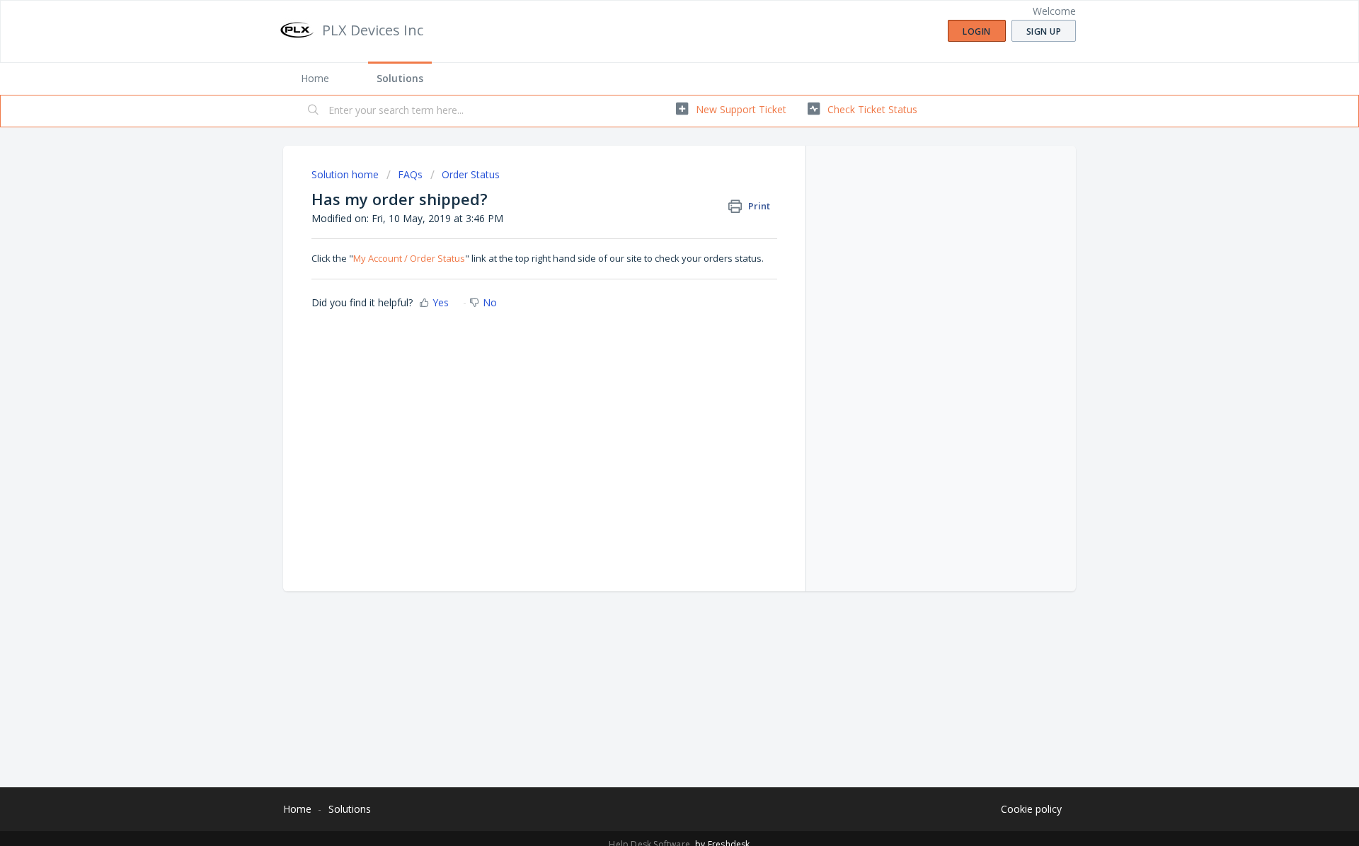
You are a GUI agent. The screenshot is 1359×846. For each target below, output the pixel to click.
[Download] (653, 238)
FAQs (410, 174)
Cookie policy (1031, 809)
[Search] (313, 111)
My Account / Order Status (409, 258)
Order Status (471, 174)
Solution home (346, 174)
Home (315, 78)
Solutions (400, 78)
